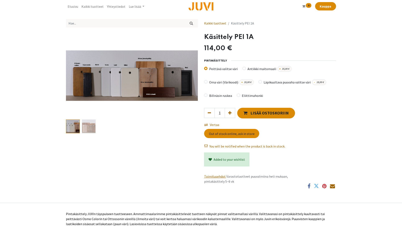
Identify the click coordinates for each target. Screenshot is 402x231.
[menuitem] (73, 6)
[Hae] (191, 23)
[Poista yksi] (209, 125)
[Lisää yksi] (230, 125)
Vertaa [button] (214, 137)
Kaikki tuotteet (215, 23)
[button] (76, 75)
